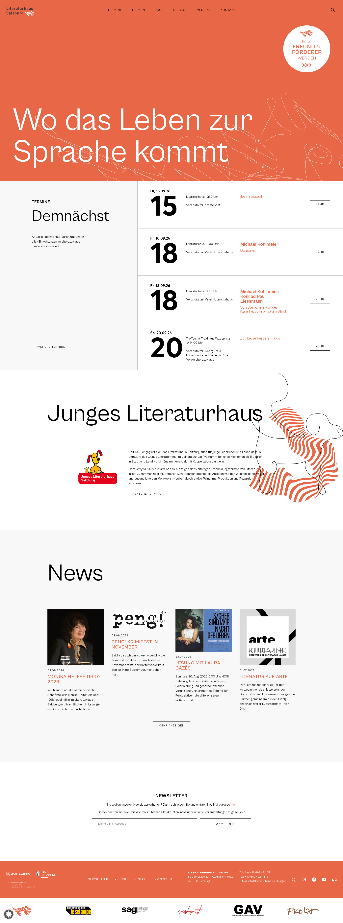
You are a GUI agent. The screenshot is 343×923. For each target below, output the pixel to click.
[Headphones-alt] (334, 879)
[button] (8, 914)
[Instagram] (304, 879)
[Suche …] (333, 10)
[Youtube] (324, 879)
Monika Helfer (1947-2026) (73, 679)
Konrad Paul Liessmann (253, 299)
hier (233, 804)
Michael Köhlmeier (259, 244)
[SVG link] (20, 11)
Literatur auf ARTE (264, 676)
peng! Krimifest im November (135, 644)
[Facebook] (314, 879)
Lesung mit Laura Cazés (197, 665)
